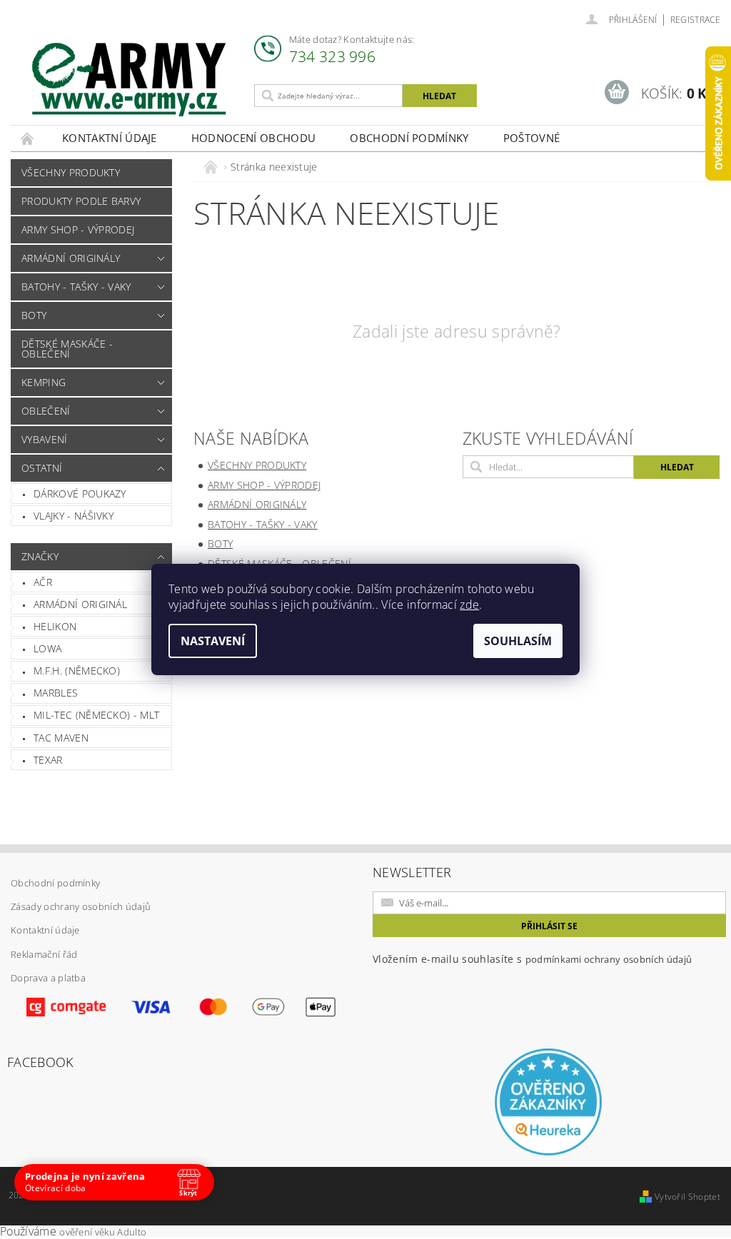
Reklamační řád (44, 954)
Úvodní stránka (28, 138)
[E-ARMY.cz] (129, 79)
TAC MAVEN (61, 737)
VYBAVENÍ (44, 439)
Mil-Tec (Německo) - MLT (96, 715)
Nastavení (213, 641)
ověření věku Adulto (102, 1231)
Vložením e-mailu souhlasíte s (532, 959)
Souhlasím (518, 641)
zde (469, 604)
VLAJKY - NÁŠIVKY (74, 515)
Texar (48, 760)
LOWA (47, 648)
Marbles (56, 692)
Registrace (695, 20)
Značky (40, 556)
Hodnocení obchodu (253, 138)
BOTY (33, 315)
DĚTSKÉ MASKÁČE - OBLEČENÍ (67, 348)
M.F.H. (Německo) (77, 670)
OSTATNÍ (41, 468)
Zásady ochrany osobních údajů (81, 906)
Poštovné (531, 138)
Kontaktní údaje (109, 138)
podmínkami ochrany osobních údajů (608, 959)
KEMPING (43, 382)
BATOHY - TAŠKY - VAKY (76, 286)
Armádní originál (80, 604)
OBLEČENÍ (46, 411)
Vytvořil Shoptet (687, 1196)
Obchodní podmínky (409, 138)
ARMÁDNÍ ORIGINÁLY (70, 258)
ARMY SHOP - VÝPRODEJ (77, 229)
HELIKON (55, 626)
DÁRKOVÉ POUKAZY (80, 493)
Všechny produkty (70, 172)
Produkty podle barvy (81, 201)
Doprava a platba (48, 977)
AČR (43, 582)
